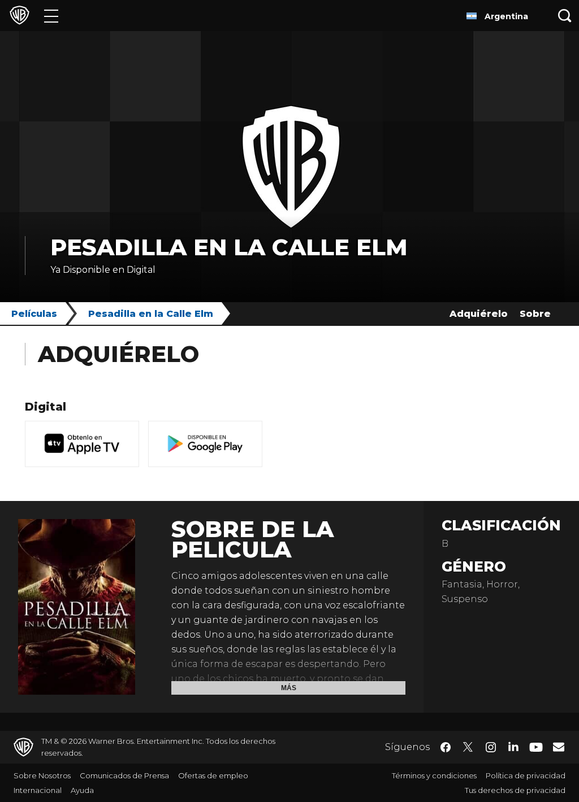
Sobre (535, 313)
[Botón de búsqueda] (565, 15)
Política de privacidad (525, 775)
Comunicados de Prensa (124, 775)
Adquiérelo (479, 313)
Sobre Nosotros (42, 775)
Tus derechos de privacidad (515, 790)
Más (288, 688)
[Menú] (51, 15)
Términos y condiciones (434, 775)
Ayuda (82, 790)
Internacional (38, 790)
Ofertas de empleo (213, 775)
